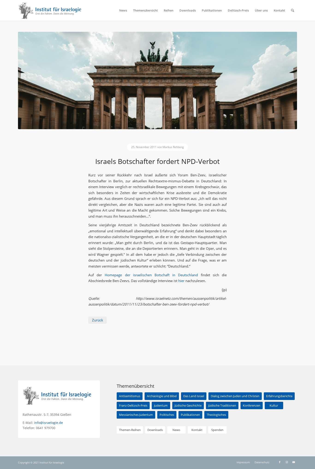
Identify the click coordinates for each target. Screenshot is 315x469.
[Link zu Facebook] (279, 462)
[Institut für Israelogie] (50, 10)
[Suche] (292, 10)
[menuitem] (123, 10)
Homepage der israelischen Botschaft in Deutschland (151, 275)
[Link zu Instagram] (286, 462)
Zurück (97, 320)
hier (181, 280)
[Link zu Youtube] (293, 462)
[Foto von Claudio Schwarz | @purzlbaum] (157, 80)
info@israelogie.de (48, 422)
